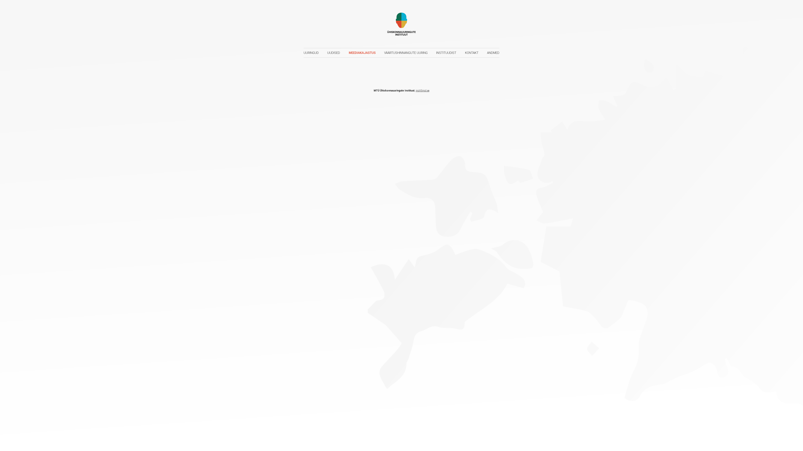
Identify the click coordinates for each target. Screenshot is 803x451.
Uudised (333, 53)
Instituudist (446, 53)
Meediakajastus (362, 53)
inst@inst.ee (422, 90)
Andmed (493, 53)
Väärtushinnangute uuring (406, 53)
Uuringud (311, 53)
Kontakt (471, 53)
